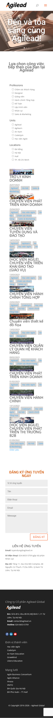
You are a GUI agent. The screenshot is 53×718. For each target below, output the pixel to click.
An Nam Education (15, 653)
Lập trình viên (20, 107)
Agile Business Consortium (19, 674)
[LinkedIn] (11, 635)
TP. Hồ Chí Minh (21, 160)
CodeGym (18, 135)
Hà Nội (17, 152)
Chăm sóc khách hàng (24, 89)
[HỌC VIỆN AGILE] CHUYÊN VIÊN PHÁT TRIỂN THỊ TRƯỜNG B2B (26, 430)
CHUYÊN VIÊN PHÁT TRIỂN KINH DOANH (26, 203)
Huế (16, 156)
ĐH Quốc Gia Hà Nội (16, 688)
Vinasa (10, 681)
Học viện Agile (20, 138)
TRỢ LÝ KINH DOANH (20, 178)
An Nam (18, 131)
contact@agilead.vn (22, 621)
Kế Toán (18, 103)
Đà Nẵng (18, 149)
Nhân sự (18, 110)
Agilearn (18, 128)
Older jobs (14, 449)
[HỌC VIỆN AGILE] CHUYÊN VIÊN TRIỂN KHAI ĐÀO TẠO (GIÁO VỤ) (26, 264)
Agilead (17, 124)
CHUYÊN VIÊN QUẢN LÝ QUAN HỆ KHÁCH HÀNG (26, 349)
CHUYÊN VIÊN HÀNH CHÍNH (26, 399)
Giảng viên (19, 96)
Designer (18, 93)
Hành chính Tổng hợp (24, 100)
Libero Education (15, 661)
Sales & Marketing (22, 114)
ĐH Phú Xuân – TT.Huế (17, 692)
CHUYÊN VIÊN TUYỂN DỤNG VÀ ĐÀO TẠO (23, 232)
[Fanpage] (7, 635)
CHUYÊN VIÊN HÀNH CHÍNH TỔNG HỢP (26, 295)
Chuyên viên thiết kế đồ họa (26, 323)
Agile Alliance (13, 678)
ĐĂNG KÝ (39, 537)
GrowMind (12, 657)
